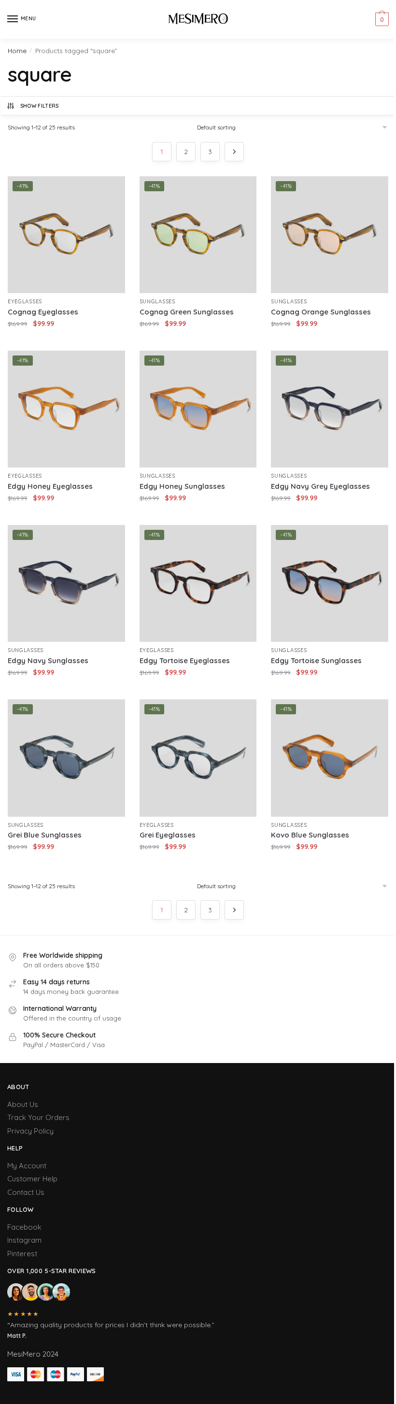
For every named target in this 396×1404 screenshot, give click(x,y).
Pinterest (22, 1253)
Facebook (24, 1227)
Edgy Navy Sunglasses (48, 660)
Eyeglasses (25, 301)
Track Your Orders (38, 1117)
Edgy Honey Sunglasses (182, 486)
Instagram (24, 1240)
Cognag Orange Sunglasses (321, 311)
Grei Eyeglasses (168, 834)
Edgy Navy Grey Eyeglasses (320, 486)
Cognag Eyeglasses (43, 311)
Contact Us (25, 1192)
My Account (26, 1165)
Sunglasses (157, 301)
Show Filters (39, 105)
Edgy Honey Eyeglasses (50, 486)
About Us (22, 1104)
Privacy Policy (30, 1130)
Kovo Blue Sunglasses (310, 834)
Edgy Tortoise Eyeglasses (185, 660)
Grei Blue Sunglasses (45, 834)
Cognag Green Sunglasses (187, 311)
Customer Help (32, 1178)
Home (17, 50)
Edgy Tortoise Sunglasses (316, 660)
